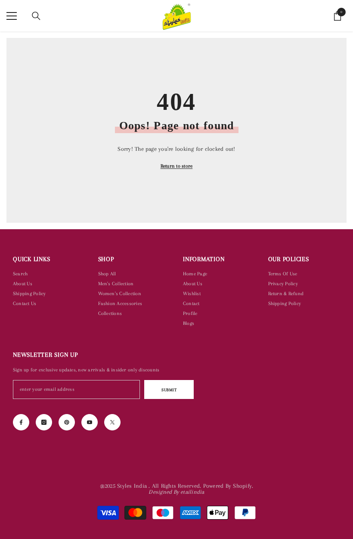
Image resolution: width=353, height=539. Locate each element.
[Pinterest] (67, 422)
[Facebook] (21, 422)
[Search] (36, 16)
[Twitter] (112, 422)
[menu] (11, 16)
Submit (168, 389)
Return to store (177, 166)
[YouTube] (89, 422)
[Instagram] (44, 422)
